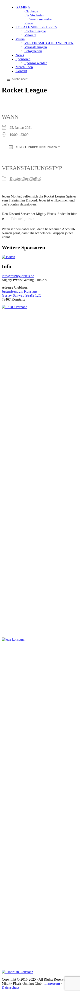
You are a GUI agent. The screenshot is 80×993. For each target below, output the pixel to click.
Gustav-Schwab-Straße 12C (21, 295)
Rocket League (35, 31)
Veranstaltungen (35, 47)
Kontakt (21, 71)
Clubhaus (31, 11)
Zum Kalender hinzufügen (36, 147)
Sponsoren (23, 59)
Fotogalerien (33, 51)
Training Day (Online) (25, 178)
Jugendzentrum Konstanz (19, 291)
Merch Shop (24, 67)
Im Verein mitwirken (38, 19)
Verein (20, 39)
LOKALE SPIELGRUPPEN (36, 27)
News (20, 55)
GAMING (23, 7)
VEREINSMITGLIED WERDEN (49, 43)
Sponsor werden (35, 63)
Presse (28, 23)
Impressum (52, 983)
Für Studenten (34, 15)
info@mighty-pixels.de (18, 276)
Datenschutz (10, 987)
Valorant (30, 35)
